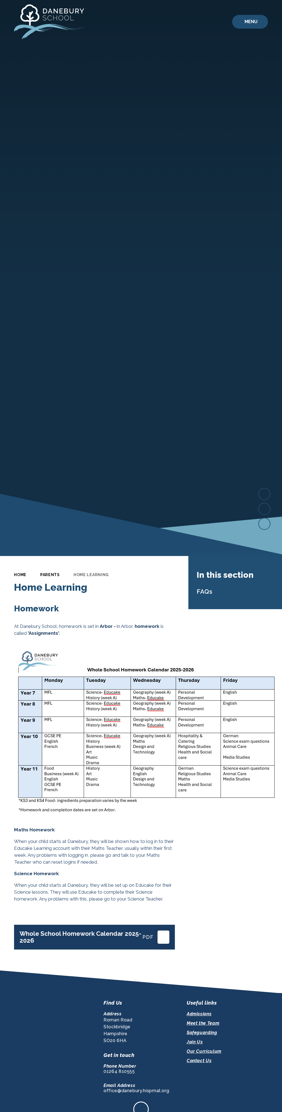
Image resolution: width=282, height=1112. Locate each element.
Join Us (195, 1042)
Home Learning (91, 575)
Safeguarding (202, 1032)
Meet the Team (203, 1023)
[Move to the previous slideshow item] (264, 509)
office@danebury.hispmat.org (136, 1090)
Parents (50, 575)
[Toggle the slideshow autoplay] (264, 524)
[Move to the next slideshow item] (264, 494)
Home (20, 575)
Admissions (199, 1013)
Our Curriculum (204, 1051)
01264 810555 (119, 1071)
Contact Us (199, 1060)
